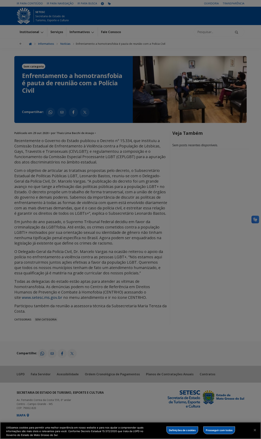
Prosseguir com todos (219, 430)
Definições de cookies (182, 430)
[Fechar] (255, 430)
